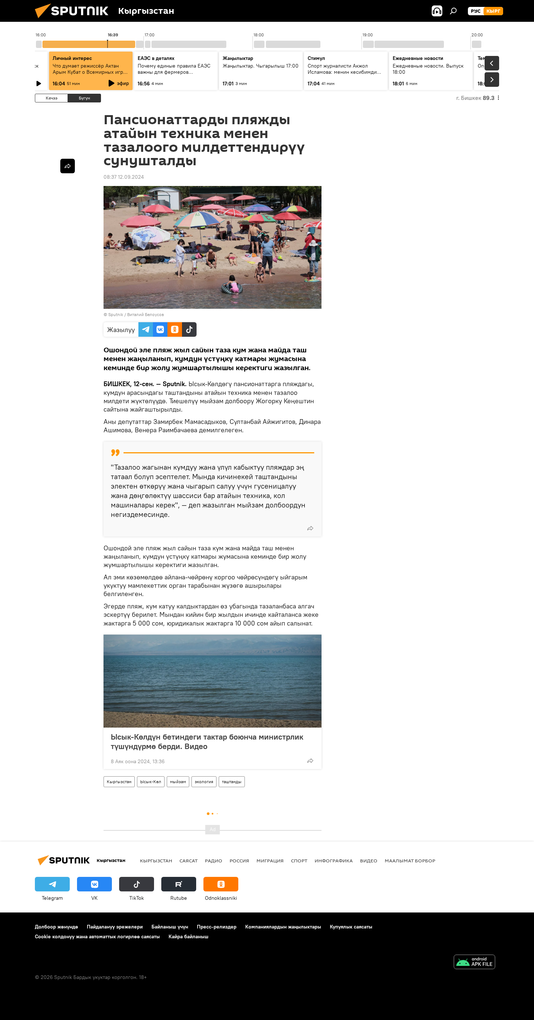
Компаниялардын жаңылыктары (283, 926)
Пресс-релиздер (216, 926)
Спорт (299, 860)
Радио (213, 860)
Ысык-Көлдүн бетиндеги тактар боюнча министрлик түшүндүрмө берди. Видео (207, 741)
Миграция (270, 860)
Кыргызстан (119, 781)
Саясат (188, 860)
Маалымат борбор (410, 860)
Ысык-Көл (150, 781)
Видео (368, 860)
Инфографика (334, 860)
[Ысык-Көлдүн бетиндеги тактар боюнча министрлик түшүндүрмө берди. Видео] (212, 681)
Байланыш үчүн (169, 926)
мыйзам (178, 781)
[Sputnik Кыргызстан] (74, 20)
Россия (239, 860)
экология (204, 781)
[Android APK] (474, 963)
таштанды (232, 781)
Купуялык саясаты (351, 926)
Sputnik (115, 314)
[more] (310, 528)
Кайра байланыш (189, 936)
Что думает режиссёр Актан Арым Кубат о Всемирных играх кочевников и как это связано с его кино (90, 75)
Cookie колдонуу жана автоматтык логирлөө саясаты (97, 936)
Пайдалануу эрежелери (115, 926)
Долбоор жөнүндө (56, 926)
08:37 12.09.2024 (124, 177)
